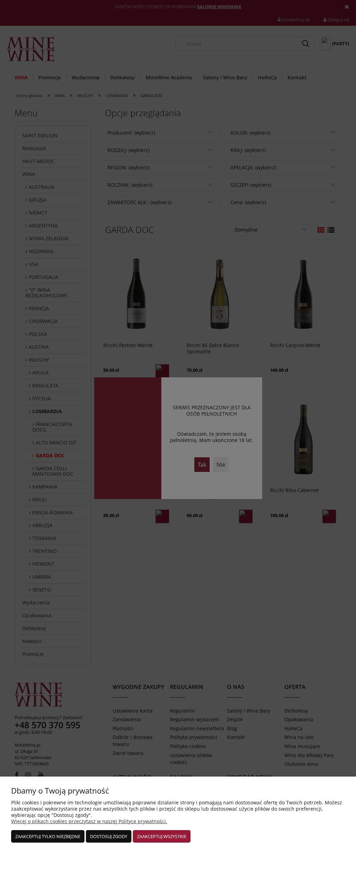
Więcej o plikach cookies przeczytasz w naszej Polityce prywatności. (89, 821)
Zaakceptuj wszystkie (161, 836)
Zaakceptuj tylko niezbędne (47, 836)
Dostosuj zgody (108, 836)
